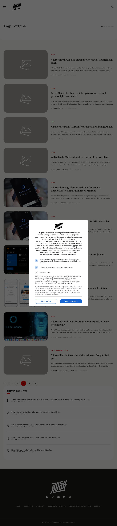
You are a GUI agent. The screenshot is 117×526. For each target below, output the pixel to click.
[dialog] (58, 263)
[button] (58, 272)
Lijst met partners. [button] (67, 284)
